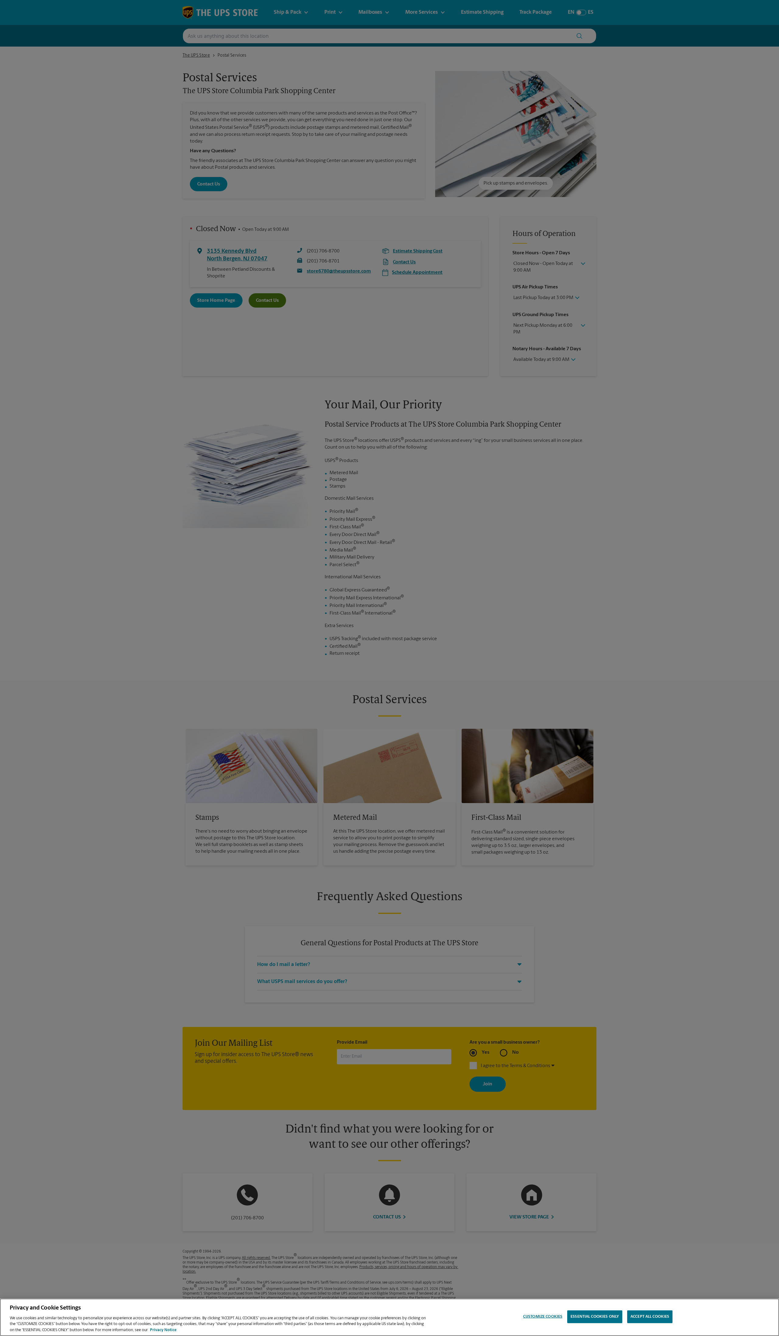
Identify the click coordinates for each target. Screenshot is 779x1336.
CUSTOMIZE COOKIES (542, 1317)
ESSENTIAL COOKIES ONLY (595, 1317)
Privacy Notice (163, 1330)
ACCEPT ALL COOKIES (650, 1317)
